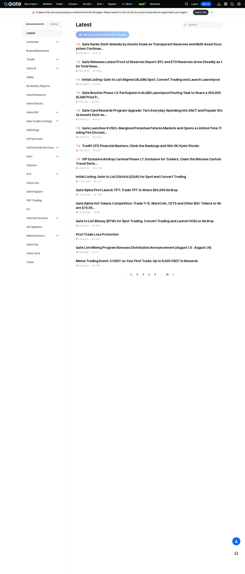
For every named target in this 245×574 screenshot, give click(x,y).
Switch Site (200, 12)
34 (167, 274)
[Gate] (12, 4)
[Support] (236, 553)
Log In (194, 4)
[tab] (35, 24)
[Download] (236, 541)
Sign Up (206, 4)
